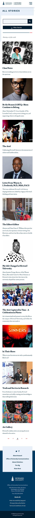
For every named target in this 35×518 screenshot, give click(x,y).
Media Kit (17, 497)
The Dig (17, 465)
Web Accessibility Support (17, 500)
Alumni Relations (17, 462)
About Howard (17, 455)
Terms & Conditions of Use (17, 506)
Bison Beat (17, 468)
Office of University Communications (17, 459)
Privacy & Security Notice (17, 503)
